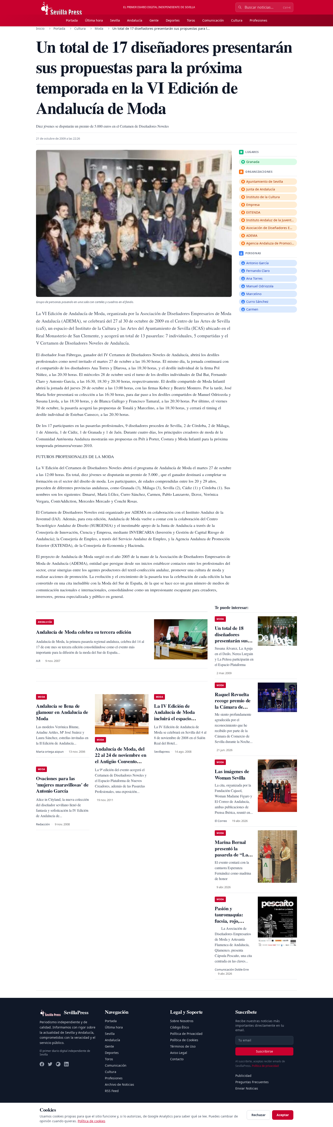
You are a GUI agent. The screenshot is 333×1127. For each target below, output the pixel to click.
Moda (99, 28)
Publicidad (243, 1075)
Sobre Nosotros (181, 1021)
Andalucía (134, 20)
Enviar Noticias (246, 1088)
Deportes (173, 20)
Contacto (176, 1059)
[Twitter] (50, 1064)
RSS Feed (112, 1091)
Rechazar (258, 1115)
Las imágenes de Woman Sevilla (232, 774)
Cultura (236, 20)
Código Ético (179, 1027)
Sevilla (115, 20)
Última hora (94, 20)
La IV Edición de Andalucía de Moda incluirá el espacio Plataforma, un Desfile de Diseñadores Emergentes (180, 718)
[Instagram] (58, 1064)
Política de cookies (91, 1121)
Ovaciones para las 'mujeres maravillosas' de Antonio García (62, 784)
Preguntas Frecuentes (252, 1082)
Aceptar (283, 1115)
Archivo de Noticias (119, 1084)
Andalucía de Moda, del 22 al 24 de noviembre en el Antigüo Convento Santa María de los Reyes (121, 758)
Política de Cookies (184, 1040)
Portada (72, 20)
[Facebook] (42, 1064)
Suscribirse (264, 1051)
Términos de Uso (182, 1046)
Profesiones (258, 20)
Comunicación (213, 20)
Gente (154, 20)
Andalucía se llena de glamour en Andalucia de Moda (62, 712)
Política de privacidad (265, 1066)
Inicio (40, 28)
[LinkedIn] (66, 1064)
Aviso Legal (178, 1053)
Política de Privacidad (186, 1033)
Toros (191, 20)
